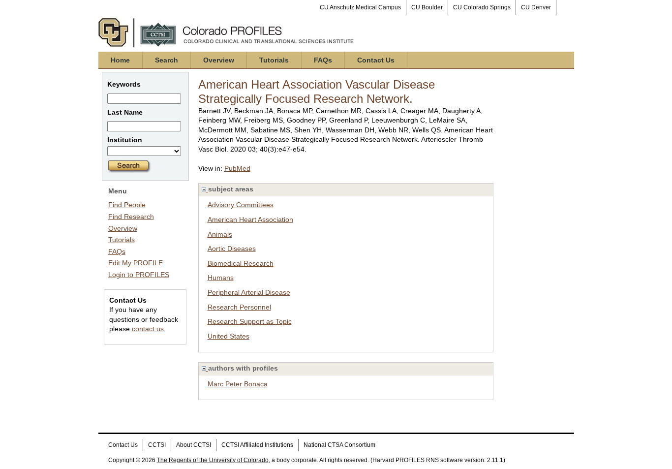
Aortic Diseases (232, 248)
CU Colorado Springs (482, 7)
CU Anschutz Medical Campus (360, 7)
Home (120, 60)
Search (166, 60)
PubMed (237, 168)
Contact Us (376, 60)
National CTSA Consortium (339, 444)
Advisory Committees (241, 205)
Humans (221, 277)
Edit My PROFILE (135, 263)
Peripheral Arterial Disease (249, 292)
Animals (220, 234)
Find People (127, 205)
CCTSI (157, 444)
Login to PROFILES (138, 275)
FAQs (323, 60)
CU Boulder (427, 7)
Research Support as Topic (250, 321)
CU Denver (536, 7)
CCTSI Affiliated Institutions (257, 444)
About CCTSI (193, 444)
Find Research (131, 216)
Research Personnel (239, 307)
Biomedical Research (241, 263)
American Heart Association (250, 219)
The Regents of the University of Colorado (213, 460)
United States (228, 336)
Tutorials (274, 60)
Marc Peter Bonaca (238, 384)
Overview (218, 60)
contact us (148, 329)
